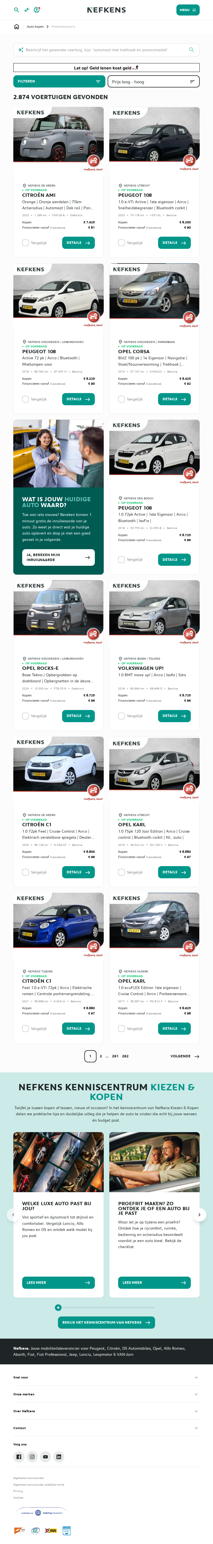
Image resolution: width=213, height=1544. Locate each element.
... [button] (107, 1056)
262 (125, 1056)
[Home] (106, 10)
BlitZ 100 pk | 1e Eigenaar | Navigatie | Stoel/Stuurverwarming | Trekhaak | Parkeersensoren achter (152, 364)
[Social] (18, 1456)
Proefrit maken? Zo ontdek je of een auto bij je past (154, 1208)
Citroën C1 (37, 824)
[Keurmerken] (20, 1530)
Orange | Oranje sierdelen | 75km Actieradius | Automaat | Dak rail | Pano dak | (57, 208)
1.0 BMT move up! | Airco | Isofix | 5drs (152, 674)
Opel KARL (132, 824)
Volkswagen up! (141, 668)
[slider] (58, 1307)
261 (115, 1056)
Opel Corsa (133, 351)
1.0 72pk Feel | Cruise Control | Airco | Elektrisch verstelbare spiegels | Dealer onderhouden (56, 837)
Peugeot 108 (135, 195)
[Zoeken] (191, 50)
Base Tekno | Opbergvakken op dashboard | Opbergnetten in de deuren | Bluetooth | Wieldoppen (57, 681)
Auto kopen (35, 26)
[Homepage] (16, 26)
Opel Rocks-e (40, 668)
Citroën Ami (38, 195)
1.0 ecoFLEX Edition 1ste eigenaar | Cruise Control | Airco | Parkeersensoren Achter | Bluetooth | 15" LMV (153, 994)
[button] (185, 1056)
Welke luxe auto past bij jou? (56, 1206)
